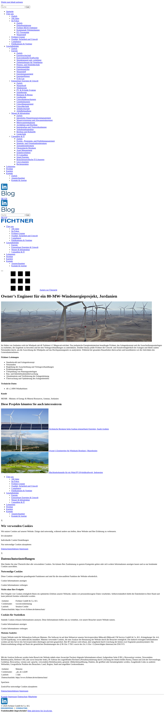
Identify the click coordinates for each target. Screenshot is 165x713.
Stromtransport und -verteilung (28, 60)
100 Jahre (15, 18)
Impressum (23, 549)
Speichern (5, 682)
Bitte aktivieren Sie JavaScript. (39, 711)
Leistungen (10, 166)
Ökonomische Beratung (26, 148)
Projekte (9, 169)
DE (2, 198)
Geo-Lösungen (22, 162)
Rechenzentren (22, 164)
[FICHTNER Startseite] (17, 222)
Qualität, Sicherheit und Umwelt (24, 39)
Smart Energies (22, 157)
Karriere (9, 171)
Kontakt (9, 173)
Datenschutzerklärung (10, 549)
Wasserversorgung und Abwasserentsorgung (34, 120)
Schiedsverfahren (23, 152)
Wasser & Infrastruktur (20, 113)
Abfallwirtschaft (23, 109)
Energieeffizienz (23, 76)
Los (27, 7)
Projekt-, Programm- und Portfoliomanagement (35, 141)
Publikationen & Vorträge (21, 44)
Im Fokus (15, 21)
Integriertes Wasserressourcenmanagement (33, 118)
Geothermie (21, 97)
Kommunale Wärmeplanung (28, 30)
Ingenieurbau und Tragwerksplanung (31, 127)
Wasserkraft (21, 85)
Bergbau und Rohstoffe (26, 132)
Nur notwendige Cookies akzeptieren (22, 687)
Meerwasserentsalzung (25, 122)
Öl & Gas (20, 78)
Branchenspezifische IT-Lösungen (30, 159)
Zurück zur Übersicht (48, 290)
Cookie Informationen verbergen (14, 585)
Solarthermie (21, 92)
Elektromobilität (23, 67)
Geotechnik (21, 134)
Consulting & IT (18, 136)
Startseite (10, 11)
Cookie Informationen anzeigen (14, 581)
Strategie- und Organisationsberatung (31, 143)
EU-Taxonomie (22, 32)
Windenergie (21, 88)
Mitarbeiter (32, 697)
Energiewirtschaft (23, 55)
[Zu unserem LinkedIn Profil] (4, 189)
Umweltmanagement (24, 104)
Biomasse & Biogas (24, 95)
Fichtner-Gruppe (18, 37)
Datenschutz (23, 697)
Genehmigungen (23, 102)
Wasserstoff (21, 35)
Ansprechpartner (18, 178)
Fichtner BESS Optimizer (26, 28)
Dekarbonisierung (23, 25)
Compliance (16, 41)
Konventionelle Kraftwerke (27, 58)
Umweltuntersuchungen (26, 99)
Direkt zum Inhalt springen (12, 2)
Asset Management (24, 150)
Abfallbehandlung (23, 111)
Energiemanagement (24, 74)
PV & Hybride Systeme (26, 90)
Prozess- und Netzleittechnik (28, 65)
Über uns (10, 14)
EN (5, 198)
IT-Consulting (22, 155)
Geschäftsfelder (12, 46)
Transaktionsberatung (25, 146)
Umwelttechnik (22, 106)
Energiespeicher (23, 69)
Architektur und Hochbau (26, 125)
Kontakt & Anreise (19, 180)
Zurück (14, 16)
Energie (14, 51)
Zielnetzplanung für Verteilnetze (29, 62)
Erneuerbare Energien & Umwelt (24, 81)
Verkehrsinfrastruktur (25, 129)
